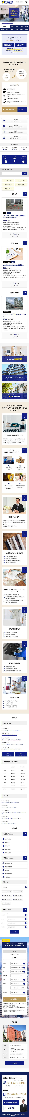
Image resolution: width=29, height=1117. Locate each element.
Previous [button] (1, 268)
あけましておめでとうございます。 (9, 807)
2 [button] (14, 20)
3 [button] (17, 20)
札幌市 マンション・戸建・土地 (7, 23)
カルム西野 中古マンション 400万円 (9, 735)
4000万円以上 (6, 903)
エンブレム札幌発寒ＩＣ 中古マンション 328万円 (12, 744)
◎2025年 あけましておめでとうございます (11, 818)
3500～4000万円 (18, 899)
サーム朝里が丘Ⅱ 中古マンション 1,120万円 (11, 749)
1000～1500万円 (7, 892)
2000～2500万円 (7, 895)
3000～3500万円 (7, 899)
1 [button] (12, 20)
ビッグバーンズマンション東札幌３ (13, 265)
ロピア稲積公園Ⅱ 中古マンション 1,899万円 (11, 730)
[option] (14, 13)
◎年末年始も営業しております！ (9, 823)
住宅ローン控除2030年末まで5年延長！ (10, 802)
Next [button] (27, 268)
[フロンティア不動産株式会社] (7, 4)
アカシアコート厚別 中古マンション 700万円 (11, 739)
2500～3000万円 (18, 895)
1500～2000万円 (18, 892)
